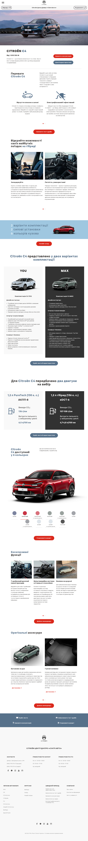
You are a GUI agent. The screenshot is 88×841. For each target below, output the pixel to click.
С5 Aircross (6, 804)
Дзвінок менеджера (44, 621)
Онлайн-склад (44, 243)
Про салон (70, 789)
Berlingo (5, 810)
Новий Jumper (28, 795)
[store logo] (44, 3)
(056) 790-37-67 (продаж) (14, 763)
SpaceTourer (6, 813)
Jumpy (26, 792)
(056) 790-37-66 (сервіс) (14, 766)
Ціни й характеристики (63, 62)
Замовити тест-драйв (44, 132)
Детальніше (16, 691)
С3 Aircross (6, 795)
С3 (4, 792)
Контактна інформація (73, 792)
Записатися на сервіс (52, 799)
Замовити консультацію (53, 796)
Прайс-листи (23, 718)
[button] (43, 123)
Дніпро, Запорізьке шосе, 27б (15, 760)
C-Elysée (5, 798)
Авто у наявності (72, 795)
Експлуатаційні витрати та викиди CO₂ (52, 802)
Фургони (27, 786)
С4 (4, 801)
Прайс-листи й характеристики (44, 363)
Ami (4, 789)
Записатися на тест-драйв (53, 793)
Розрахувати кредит (44, 538)
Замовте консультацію (63, 56)
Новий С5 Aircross (8, 807)
